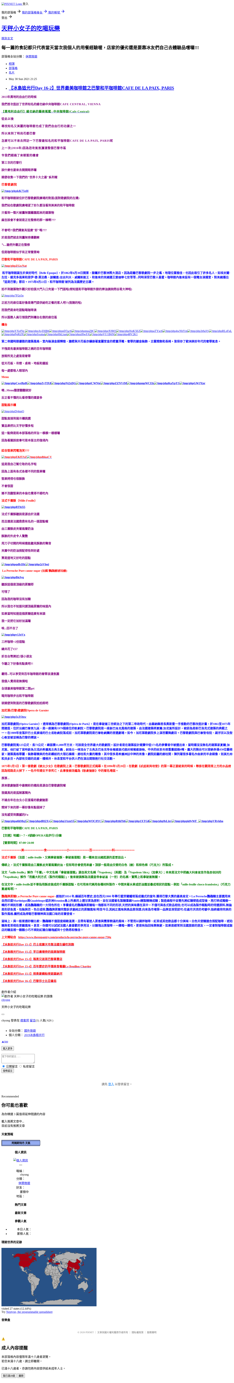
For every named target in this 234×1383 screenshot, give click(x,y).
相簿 (12, 63)
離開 (21, 1375)
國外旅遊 (30, 1030)
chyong (5, 999)
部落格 (13, 68)
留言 (33, 1020)
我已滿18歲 (9, 1375)
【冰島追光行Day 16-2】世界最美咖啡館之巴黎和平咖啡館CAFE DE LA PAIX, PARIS (91, 88)
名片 (12, 72)
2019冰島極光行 (34, 1035)
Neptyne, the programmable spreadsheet (29, 1311)
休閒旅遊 (31, 56)
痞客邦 (24, 1020)
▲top (4, 1041)
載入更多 (7, 1048)
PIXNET (90, 1332)
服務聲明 (151, 1332)
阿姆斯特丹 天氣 (21, 1142)
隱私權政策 (138, 1332)
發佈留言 (7, 1070)
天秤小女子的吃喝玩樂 (30, 28)
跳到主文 (7, 38)
